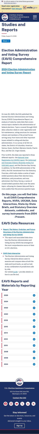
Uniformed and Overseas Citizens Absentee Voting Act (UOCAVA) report (19, 162)
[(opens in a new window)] (5, 403)
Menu (35, 18)
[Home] (5, 20)
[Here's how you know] (19, 2)
